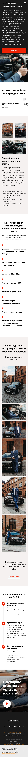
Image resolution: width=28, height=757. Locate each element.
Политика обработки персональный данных (14, 744)
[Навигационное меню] (25, 3)
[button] (14, 50)
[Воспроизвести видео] (7, 704)
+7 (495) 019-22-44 (17, 727)
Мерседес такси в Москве (11, 17)
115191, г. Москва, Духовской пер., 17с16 (14, 732)
